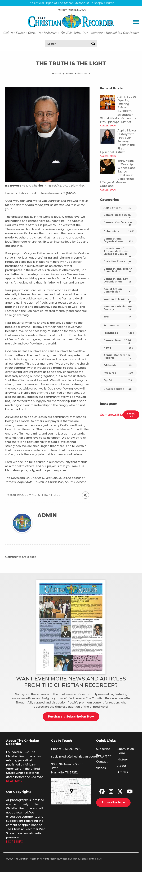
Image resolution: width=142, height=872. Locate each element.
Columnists (30, 495)
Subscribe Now (113, 802)
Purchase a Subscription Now (71, 716)
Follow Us (131, 414)
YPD (118, 316)
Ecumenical (117, 325)
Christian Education (117, 262)
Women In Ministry (118, 300)
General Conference (118, 223)
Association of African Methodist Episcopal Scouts (117, 252)
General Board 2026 (117, 341)
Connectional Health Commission (118, 270)
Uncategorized (118, 389)
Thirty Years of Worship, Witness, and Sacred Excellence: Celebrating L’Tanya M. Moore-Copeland (118, 173)
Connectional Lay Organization (117, 280)
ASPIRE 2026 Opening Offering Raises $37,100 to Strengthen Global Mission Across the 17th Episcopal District (118, 109)
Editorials (118, 365)
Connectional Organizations (118, 240)
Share (85, 495)
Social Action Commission (117, 290)
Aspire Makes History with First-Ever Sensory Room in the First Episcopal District (118, 141)
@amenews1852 (111, 414)
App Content (117, 207)
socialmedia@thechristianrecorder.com (79, 756)
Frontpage (51, 495)
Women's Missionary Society (118, 308)
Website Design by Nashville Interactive (81, 858)
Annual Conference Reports (117, 356)
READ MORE (15, 781)
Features (118, 372)
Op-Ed (118, 380)
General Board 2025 (117, 215)
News (118, 347)
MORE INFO (14, 841)
